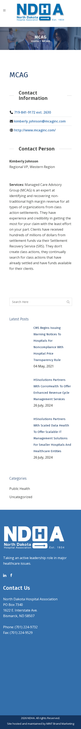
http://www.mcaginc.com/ (35, 130)
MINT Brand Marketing (60, 723)
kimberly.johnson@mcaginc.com (40, 121)
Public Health (19, 488)
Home (35, 41)
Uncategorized (20, 497)
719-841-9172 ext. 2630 (32, 112)
